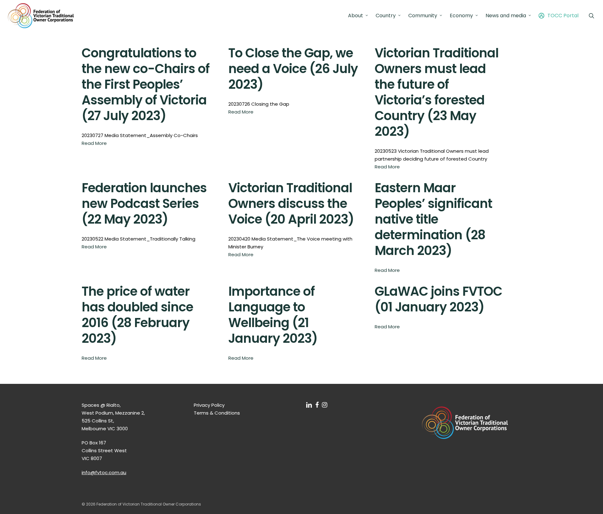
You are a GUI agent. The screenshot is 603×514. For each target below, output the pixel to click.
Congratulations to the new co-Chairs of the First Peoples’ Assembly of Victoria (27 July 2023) (145, 84)
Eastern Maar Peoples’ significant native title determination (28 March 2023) (433, 219)
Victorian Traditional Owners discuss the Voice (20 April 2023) (291, 203)
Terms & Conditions (217, 413)
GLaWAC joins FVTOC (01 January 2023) (438, 299)
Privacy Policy (209, 405)
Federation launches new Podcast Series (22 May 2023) (144, 203)
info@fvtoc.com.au (104, 472)
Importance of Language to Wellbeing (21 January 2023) (273, 315)
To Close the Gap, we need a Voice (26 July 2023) (293, 68)
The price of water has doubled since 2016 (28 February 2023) (137, 315)
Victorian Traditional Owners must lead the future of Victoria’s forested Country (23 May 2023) (436, 92)
